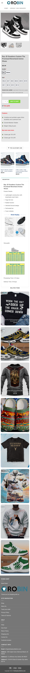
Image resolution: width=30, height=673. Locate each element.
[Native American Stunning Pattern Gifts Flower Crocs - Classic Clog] (15, 415)
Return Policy (5, 631)
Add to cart (14, 101)
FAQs (2, 625)
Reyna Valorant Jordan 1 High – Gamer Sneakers (7, 170)
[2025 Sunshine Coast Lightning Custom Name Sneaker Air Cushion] (15, 344)
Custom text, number (7, 90)
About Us (3, 606)
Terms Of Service (6, 615)
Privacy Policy (5, 612)
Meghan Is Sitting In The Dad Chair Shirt (15, 534)
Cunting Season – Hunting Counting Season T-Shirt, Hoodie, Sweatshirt (15, 462)
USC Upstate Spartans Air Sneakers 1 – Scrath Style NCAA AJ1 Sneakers (15, 568)
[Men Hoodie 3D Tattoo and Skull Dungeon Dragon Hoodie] (15, 379)
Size (3, 77)
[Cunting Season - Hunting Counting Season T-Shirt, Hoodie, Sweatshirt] (15, 450)
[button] (2, 3)
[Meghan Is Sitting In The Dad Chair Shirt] (15, 521)
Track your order (5, 609)
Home (6, 8)
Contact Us (4, 637)
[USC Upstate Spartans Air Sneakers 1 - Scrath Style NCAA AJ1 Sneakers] (15, 557)
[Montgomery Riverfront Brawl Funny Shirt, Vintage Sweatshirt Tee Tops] (15, 308)
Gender (4, 69)
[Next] (26, 27)
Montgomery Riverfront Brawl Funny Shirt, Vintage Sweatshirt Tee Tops (15, 320)
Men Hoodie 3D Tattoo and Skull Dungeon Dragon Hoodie (15, 391)
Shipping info (5, 634)
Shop (2, 603)
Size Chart (4, 628)
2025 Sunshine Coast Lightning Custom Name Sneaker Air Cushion (15, 355)
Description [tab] (5, 179)
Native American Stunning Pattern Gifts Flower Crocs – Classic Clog (15, 426)
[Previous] (3, 27)
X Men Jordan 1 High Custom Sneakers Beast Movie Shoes (22, 171)
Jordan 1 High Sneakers (18, 8)
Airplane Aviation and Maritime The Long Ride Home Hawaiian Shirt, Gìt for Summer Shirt (15, 497)
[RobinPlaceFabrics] (15, 2)
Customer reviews (6, 640)
